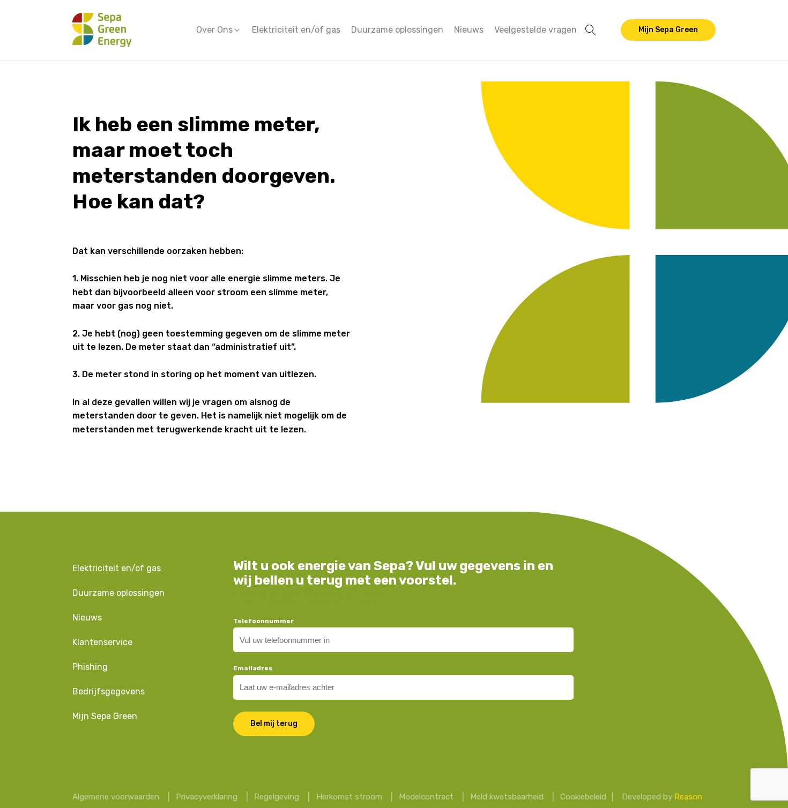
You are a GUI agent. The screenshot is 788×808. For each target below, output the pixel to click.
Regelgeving (276, 797)
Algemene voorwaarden (115, 797)
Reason (688, 797)
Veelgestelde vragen (535, 30)
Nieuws (469, 30)
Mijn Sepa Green (668, 29)
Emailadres (253, 668)
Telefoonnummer (263, 621)
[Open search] (590, 30)
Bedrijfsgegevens (108, 691)
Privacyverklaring (206, 797)
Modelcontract (426, 797)
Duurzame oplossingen (397, 30)
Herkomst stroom (349, 797)
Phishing (90, 667)
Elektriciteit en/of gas (296, 30)
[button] (219, 30)
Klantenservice (102, 642)
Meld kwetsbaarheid (507, 797)
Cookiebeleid (583, 797)
